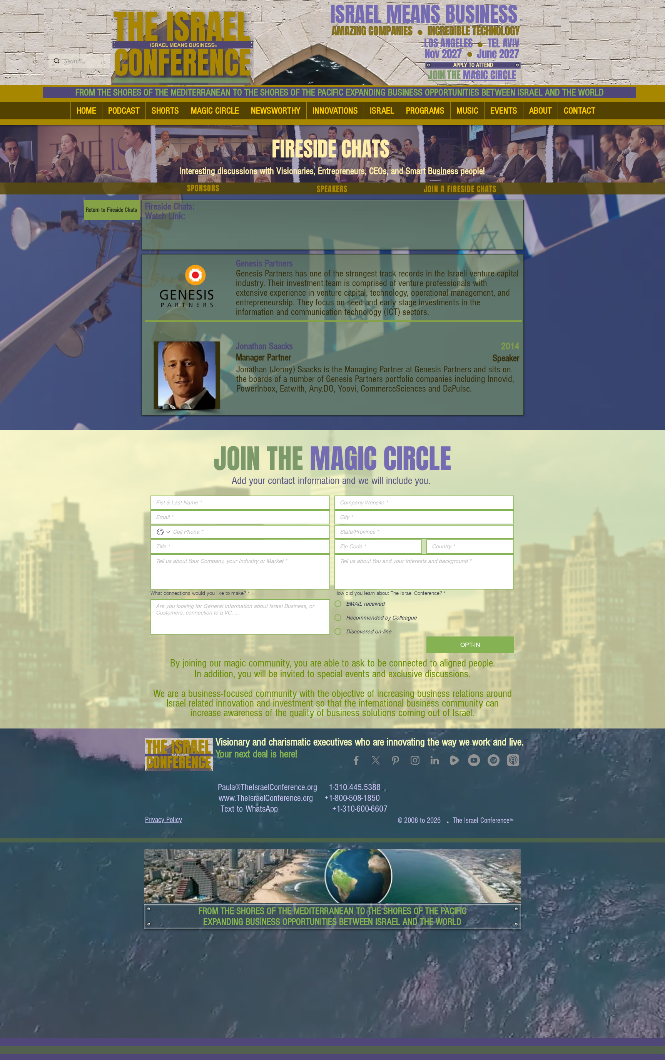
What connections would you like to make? (200, 593)
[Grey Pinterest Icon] (395, 760)
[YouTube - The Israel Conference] (474, 760)
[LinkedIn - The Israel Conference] (435, 760)
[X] (376, 760)
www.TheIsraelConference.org (266, 798)
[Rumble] (454, 760)
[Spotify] (494, 760)
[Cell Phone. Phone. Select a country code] (163, 532)
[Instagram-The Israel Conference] (415, 760)
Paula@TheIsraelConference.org (267, 787)
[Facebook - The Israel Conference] (356, 760)
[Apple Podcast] (513, 760)
